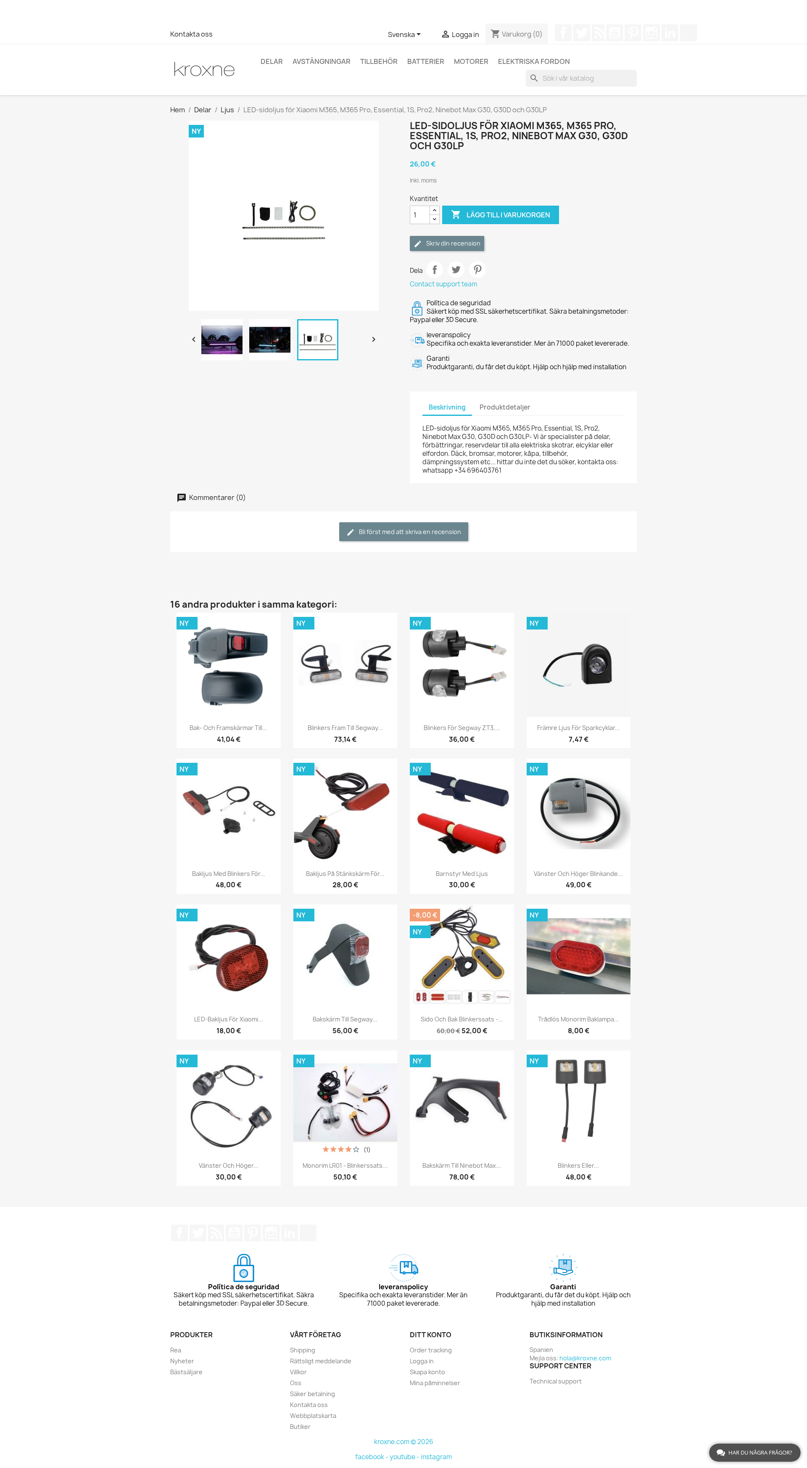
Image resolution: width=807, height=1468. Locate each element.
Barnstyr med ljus (462, 874)
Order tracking (431, 1350)
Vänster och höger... (228, 1165)
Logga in (422, 1361)
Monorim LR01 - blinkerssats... (345, 1165)
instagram (436, 1456)
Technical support (556, 1381)
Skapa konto (427, 1372)
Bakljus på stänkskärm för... (345, 874)
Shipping (302, 1350)
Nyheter (182, 1361)
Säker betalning (312, 1394)
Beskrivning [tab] (447, 407)
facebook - (372, 1456)
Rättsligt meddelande (320, 1361)
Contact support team (443, 284)
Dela (434, 269)
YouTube (614, 32)
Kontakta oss (191, 34)
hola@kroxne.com (585, 1358)
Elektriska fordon (534, 61)
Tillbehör (379, 61)
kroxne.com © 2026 (403, 1441)
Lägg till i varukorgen (500, 214)
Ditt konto (430, 1334)
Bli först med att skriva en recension (409, 532)
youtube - (405, 1456)
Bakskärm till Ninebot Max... (461, 1165)
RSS (598, 32)
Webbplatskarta (313, 1416)
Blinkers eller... (578, 1165)
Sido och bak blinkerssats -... (462, 1019)
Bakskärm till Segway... (345, 1019)
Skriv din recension (452, 243)
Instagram (651, 32)
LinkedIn (670, 32)
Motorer (471, 61)
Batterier (425, 61)
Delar (272, 61)
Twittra (456, 269)
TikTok (688, 32)
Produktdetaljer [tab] (505, 407)
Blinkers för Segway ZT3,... (462, 728)
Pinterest (633, 32)
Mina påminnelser (435, 1383)
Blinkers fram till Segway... (345, 728)
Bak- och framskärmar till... (228, 728)
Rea (175, 1350)
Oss (295, 1383)
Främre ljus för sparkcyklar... (578, 728)
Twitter (581, 32)
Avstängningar (322, 61)
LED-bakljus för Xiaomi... (228, 1019)
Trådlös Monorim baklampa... (578, 1019)
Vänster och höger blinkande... (578, 874)
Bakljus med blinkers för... (228, 874)
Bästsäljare (186, 1372)
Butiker (300, 1427)
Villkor (298, 1372)
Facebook (563, 32)
